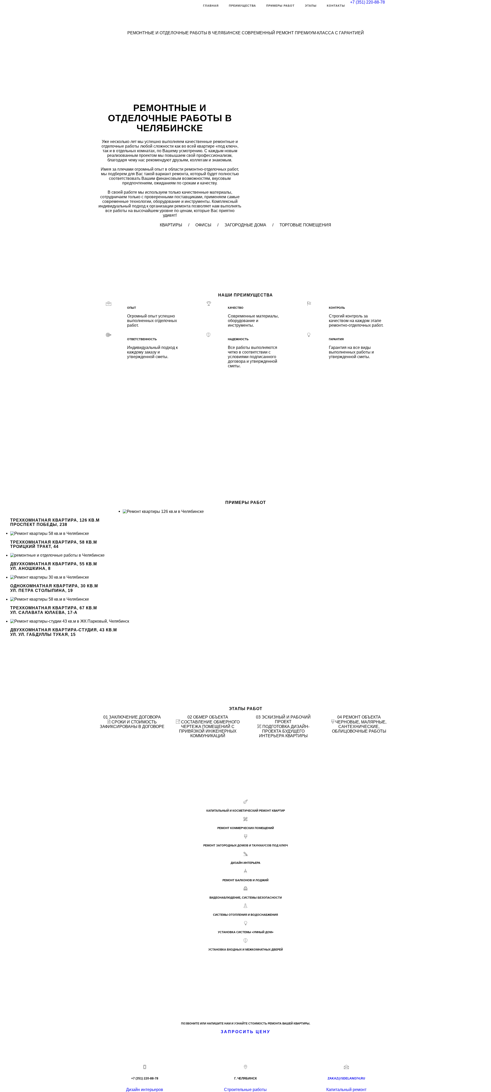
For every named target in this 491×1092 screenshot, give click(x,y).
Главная (211, 5)
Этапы (311, 5)
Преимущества (242, 5)
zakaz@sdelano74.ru (346, 1078)
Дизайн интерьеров (144, 1089)
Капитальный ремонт (346, 1089)
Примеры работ (280, 5)
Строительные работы (245, 1089)
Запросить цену (245, 1032)
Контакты (336, 5)
